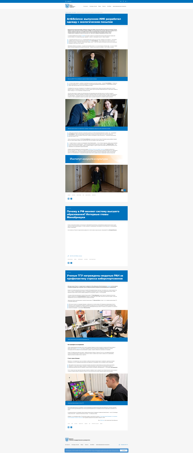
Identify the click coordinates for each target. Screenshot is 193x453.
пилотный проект (92, 259)
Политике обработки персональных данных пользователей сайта (108, 450)
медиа (101, 423)
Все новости (74, 12)
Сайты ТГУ (69, 1)
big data (76, 423)
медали (86, 423)
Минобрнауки (70, 259)
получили (109, 286)
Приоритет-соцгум (95, 423)
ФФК (72, 423)
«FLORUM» (83, 35)
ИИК (89, 40)
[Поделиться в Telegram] (71, 198)
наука (69, 423)
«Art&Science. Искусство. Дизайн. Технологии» (96, 149)
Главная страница (68, 12)
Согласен (123, 450)
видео (75, 259)
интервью (86, 259)
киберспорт (81, 423)
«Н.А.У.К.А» (78, 348)
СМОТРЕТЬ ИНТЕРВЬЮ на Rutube (76, 255)
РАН (89, 423)
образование (80, 259)
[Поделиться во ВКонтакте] (68, 198)
